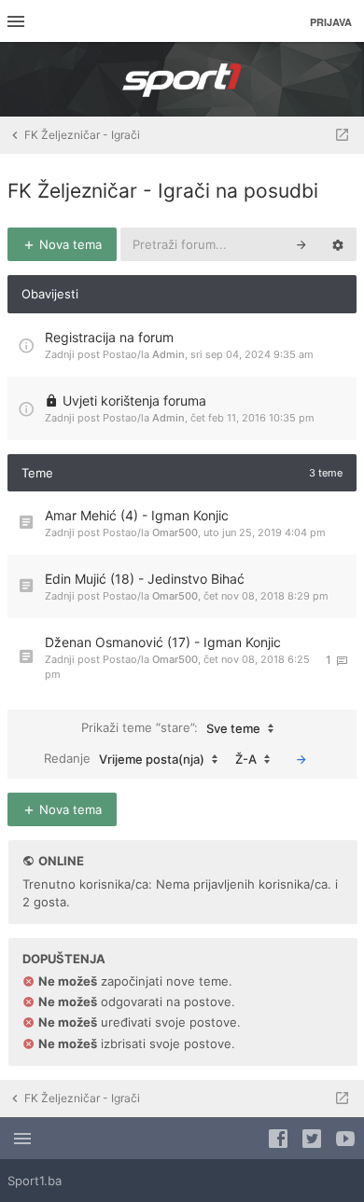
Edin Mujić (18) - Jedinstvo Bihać (145, 579)
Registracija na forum (109, 337)
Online (61, 860)
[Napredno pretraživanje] (338, 244)
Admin (168, 354)
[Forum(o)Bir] (342, 135)
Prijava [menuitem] (331, 22)
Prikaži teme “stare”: (170, 728)
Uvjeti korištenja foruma (134, 400)
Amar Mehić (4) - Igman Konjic (137, 515)
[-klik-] (301, 759)
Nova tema (68, 244)
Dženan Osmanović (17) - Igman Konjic (163, 642)
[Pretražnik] (301, 244)
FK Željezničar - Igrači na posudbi (162, 190)
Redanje (124, 759)
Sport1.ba (34, 1180)
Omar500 (175, 532)
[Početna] (182, 79)
